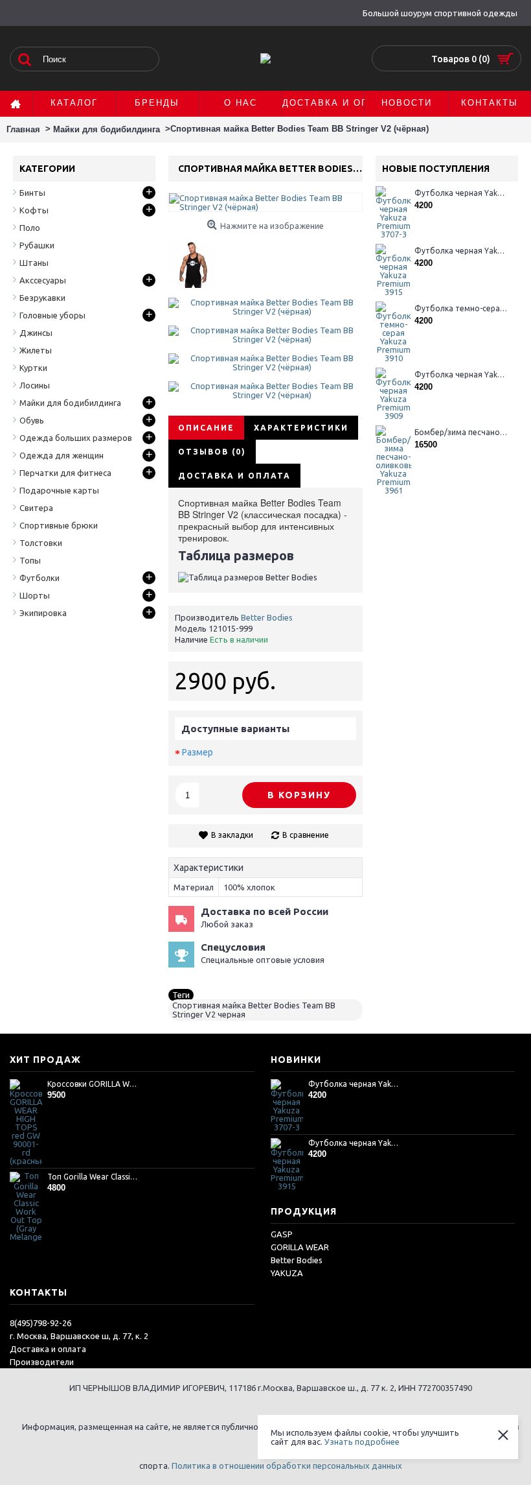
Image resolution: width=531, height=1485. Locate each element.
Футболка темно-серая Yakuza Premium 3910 (461, 308)
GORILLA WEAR (300, 1247)
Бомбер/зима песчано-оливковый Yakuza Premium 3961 (461, 432)
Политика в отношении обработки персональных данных (287, 1465)
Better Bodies (267, 617)
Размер (197, 752)
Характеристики (301, 427)
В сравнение (305, 835)
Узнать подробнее (362, 1441)
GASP (282, 1234)
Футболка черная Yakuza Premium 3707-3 (461, 193)
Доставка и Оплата (234, 475)
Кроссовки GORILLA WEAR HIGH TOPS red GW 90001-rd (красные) (93, 1084)
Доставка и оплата (48, 1348)
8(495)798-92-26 (40, 1322)
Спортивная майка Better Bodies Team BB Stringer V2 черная (253, 1010)
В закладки (232, 835)
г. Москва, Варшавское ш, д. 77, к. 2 (79, 1335)
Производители (42, 1361)
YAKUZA (287, 1272)
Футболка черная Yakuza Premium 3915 (461, 250)
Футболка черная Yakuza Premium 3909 (461, 374)
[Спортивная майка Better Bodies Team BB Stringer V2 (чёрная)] (197, 259)
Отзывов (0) (212, 451)
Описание (206, 427)
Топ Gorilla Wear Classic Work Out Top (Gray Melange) (93, 1176)
